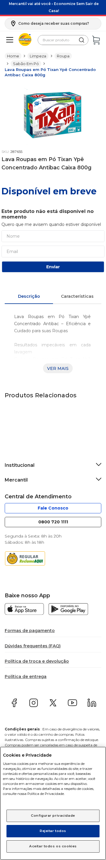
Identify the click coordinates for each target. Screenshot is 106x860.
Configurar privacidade (53, 815)
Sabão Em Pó (26, 63)
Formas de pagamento (29, 630)
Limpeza (38, 56)
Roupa (63, 56)
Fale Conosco (53, 508)
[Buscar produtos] (81, 40)
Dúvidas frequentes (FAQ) (33, 646)
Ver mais (58, 368)
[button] (47, 23)
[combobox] (63, 40)
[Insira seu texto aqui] (24, 609)
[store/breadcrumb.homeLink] (13, 56)
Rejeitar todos (53, 831)
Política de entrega (25, 676)
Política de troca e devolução (36, 661)
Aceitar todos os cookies (53, 846)
